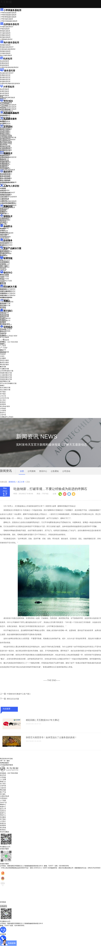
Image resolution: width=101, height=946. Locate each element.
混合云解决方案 (5, 305)
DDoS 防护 (3, 115)
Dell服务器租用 (6, 27)
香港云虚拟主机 (5, 110)
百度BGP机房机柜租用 (9, 67)
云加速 (2, 279)
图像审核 (3, 213)
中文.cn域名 (4, 105)
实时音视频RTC (5, 168)
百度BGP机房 (4, 796)
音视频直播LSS (5, 164)
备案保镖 (4, 267)
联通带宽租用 (4, 91)
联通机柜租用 (4, 63)
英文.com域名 (4, 103)
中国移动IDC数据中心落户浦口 (19, 694)
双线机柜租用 (4, 65)
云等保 (4, 231)
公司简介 (3, 821)
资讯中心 (3, 331)
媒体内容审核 (4, 158)
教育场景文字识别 (6, 142)
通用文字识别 (6, 129)
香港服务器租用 (6, 47)
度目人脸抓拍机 (5, 180)
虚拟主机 (3, 107)
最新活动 (3, 5)
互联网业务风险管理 (6, 233)
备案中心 (3, 813)
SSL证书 (4, 237)
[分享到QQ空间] (73, 494)
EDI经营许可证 (5, 263)
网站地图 (3, 790)
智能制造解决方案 (6, 377)
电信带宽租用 (4, 89)
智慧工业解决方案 (7, 291)
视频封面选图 (4, 160)
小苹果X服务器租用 (6, 19)
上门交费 (3, 779)
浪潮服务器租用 (5, 35)
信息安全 (3, 811)
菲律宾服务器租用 (7, 49)
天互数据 (6, 2)
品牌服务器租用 (11, 24)
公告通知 (55, 471)
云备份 (2, 356)
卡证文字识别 (4, 131)
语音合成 (3, 221)
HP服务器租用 (4, 29)
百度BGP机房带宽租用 (7, 97)
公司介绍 (3, 313)
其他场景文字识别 (6, 150)
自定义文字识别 (5, 146)
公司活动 (66, 471)
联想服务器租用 (5, 37)
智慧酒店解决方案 (7, 289)
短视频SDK (4, 166)
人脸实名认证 (6, 195)
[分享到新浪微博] (64, 494)
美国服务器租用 (5, 45)
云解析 (2, 277)
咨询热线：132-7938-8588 (9, 342)
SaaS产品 (3, 269)
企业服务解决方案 (6, 375)
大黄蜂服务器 (6, 39)
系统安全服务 (6, 243)
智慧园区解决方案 (7, 293)
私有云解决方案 (5, 303)
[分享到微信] (60, 494)
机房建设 (3, 121)
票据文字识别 (4, 133)
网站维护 (4, 253)
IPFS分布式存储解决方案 (8, 383)
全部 (22, 471)
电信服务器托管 (6, 73)
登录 (1, 350)
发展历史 (3, 823)
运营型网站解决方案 (6, 371)
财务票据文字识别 (6, 144)
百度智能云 (3, 798)
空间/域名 (8, 101)
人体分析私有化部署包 (7, 203)
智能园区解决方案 (6, 379)
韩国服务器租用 (5, 51)
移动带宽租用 (4, 93)
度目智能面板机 (7, 182)
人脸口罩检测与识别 (8, 197)
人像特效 (4, 199)
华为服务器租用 (5, 33)
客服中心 (3, 807)
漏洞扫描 (4, 251)
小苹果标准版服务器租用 (8, 15)
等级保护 (3, 229)
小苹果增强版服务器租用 (8, 17)
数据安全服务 (6, 245)
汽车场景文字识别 (6, 135)
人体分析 (4, 190)
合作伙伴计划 (4, 315)
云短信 (2, 281)
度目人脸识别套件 (6, 178)
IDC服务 (3, 794)
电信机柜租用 (4, 61)
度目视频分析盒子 (6, 174)
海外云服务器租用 (6, 55)
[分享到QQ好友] (69, 494)
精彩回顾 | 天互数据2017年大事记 (42, 720)
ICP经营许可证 (5, 261)
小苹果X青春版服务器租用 (8, 21)
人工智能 (3, 123)
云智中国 (3, 334)
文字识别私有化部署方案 (8, 137)
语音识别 (4, 219)
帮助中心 (3, 344)
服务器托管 (9, 70)
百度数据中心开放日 (8, 336)
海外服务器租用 (11, 42)
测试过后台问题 (13, 699)
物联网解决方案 (5, 381)
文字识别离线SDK (6, 148)
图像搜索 (3, 211)
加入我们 (3, 317)
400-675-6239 (5, 904)
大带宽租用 (8, 86)
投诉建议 (3, 817)
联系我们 (3, 319)
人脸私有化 (3, 201)
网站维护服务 (4, 364)
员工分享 (20, 482)
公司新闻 (3, 329)
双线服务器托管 (5, 79)
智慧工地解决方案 (7, 295)
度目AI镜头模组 (5, 176)
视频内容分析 (4, 156)
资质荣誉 (3, 322)
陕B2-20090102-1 (36, 868)
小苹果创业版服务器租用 (8, 13)
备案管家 (4, 265)
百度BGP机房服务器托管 (10, 83)
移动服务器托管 (5, 77)
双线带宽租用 (4, 95)
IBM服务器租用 (5, 31)
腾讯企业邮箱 (4, 275)
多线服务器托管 (5, 81)
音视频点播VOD (5, 162)
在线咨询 (3, 906)
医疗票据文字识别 (7, 139)
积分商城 (5, 324)
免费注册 (3, 352)
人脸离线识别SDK (7, 192)
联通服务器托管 (5, 75)
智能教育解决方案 (6, 373)
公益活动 (3, 788)
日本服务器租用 (5, 53)
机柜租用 (7, 58)
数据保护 (3, 255)
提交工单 (3, 809)
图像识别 (4, 209)
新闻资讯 (12, 482)
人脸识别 (3, 188)
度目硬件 (8, 171)
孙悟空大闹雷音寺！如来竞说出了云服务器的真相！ (51, 737)
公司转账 (3, 777)
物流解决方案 (6, 297)
